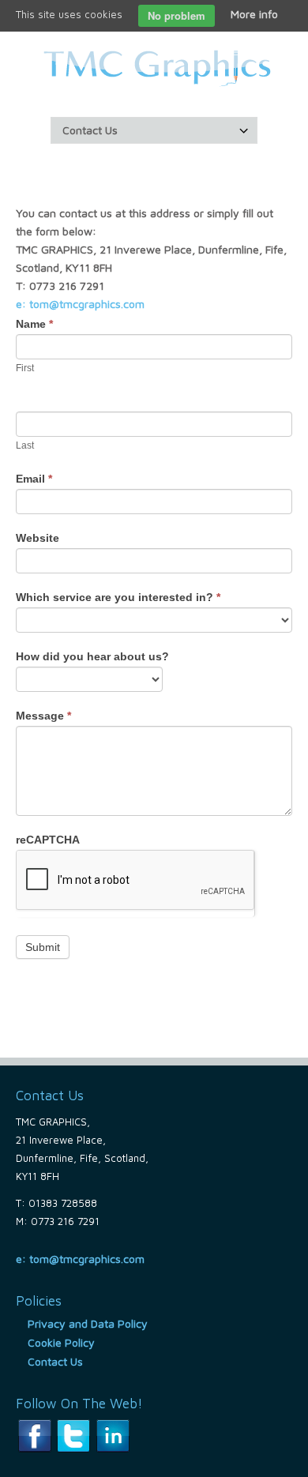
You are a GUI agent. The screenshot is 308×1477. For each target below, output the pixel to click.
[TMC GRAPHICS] (154, 66)
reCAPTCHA (48, 839)
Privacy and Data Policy (88, 1323)
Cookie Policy (61, 1342)
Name (34, 324)
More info (254, 14)
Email (34, 478)
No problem (176, 15)
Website (37, 538)
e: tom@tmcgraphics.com (80, 303)
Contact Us (55, 1361)
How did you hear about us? (92, 656)
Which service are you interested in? (118, 597)
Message (43, 715)
